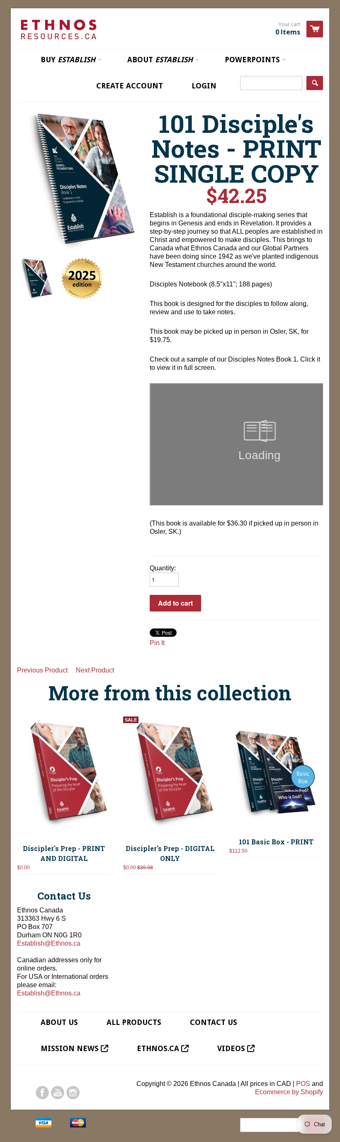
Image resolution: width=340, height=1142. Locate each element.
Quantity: (163, 568)
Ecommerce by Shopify (289, 1092)
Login (204, 85)
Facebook (42, 1092)
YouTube (57, 1092)
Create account (129, 85)
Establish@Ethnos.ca (48, 943)
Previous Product (42, 670)
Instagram (73, 1092)
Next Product (95, 670)
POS (303, 1083)
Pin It (157, 642)
